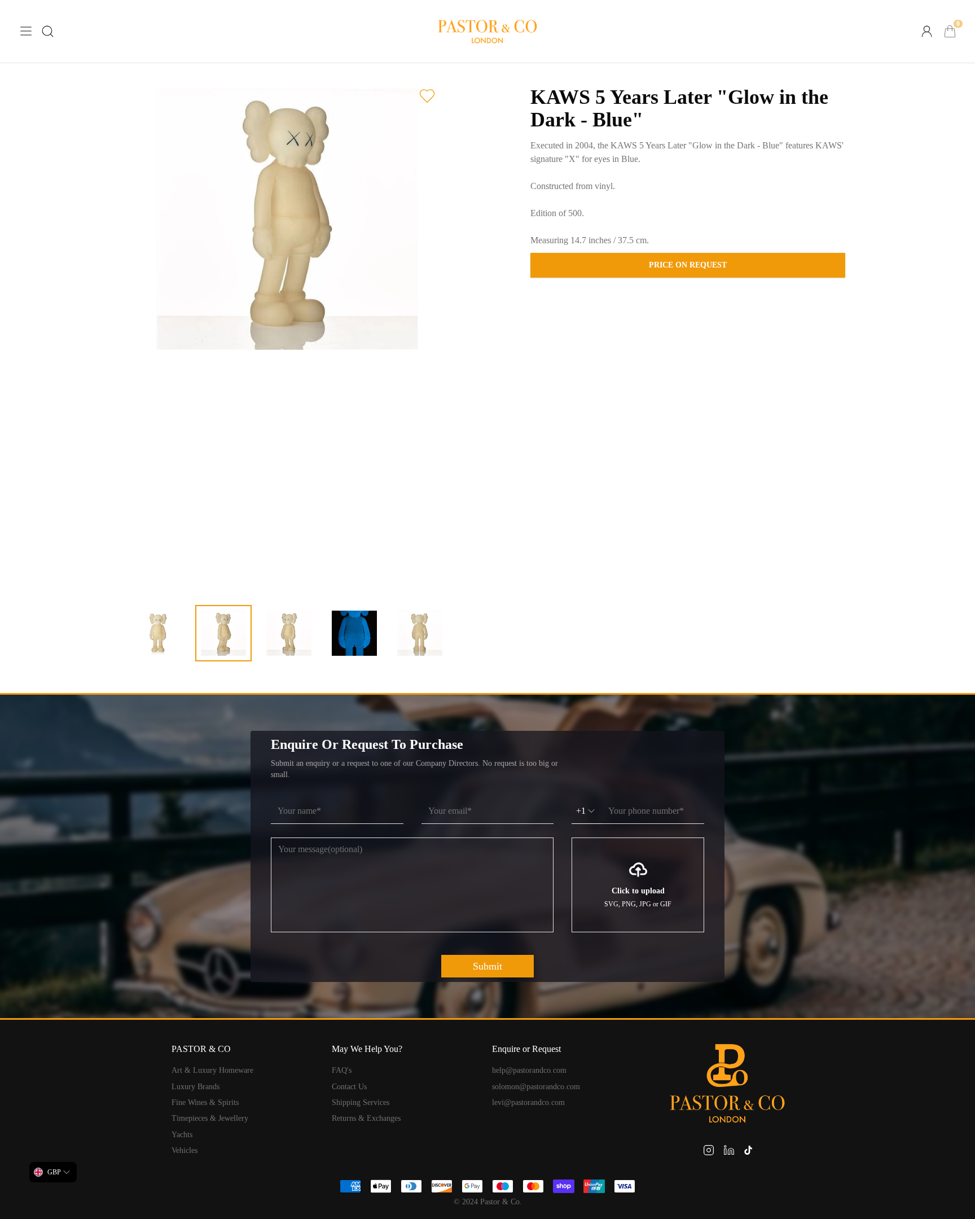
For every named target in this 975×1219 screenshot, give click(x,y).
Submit (487, 966)
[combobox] (53, 1172)
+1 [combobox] (581, 810)
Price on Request (688, 265)
